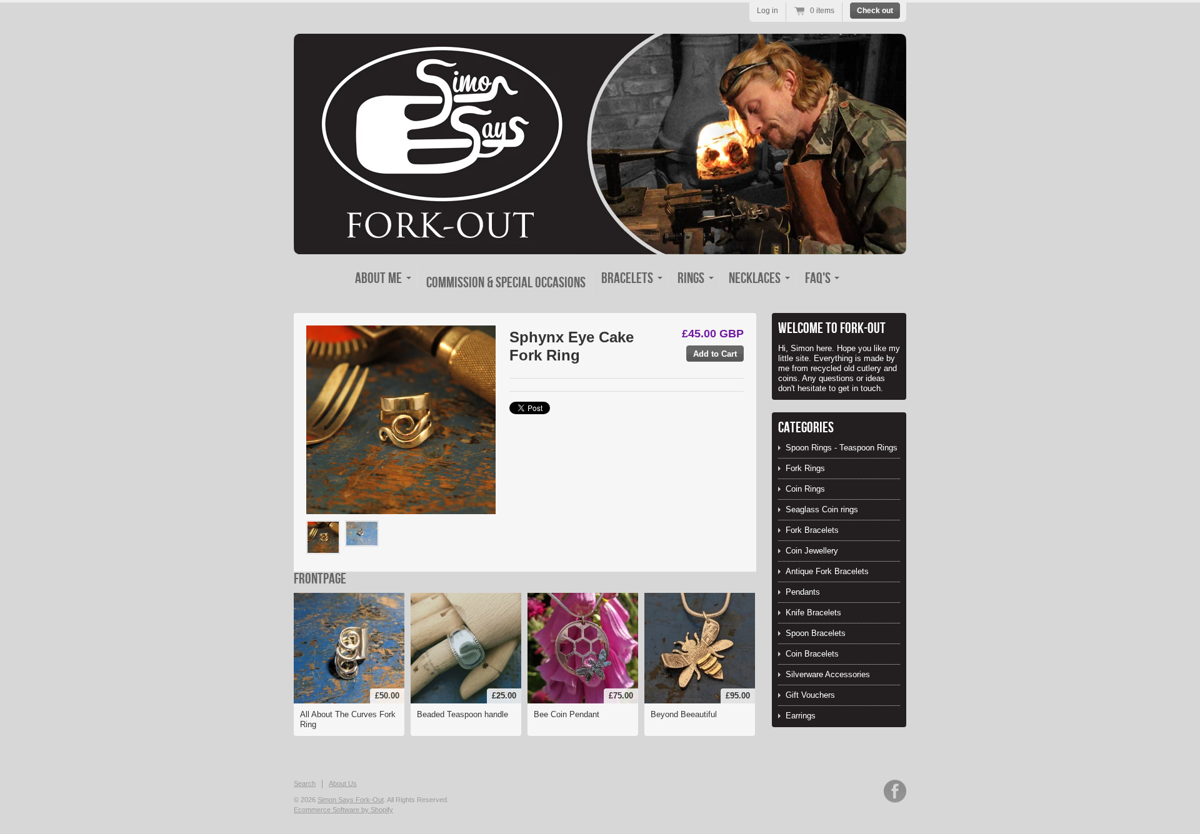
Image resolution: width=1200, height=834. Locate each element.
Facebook (895, 791)
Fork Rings (805, 468)
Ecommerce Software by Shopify (343, 809)
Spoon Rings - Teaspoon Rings (842, 447)
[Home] (600, 243)
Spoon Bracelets (816, 633)
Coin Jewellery (812, 550)
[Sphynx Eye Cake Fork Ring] (323, 537)
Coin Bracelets (812, 653)
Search (305, 783)
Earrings (801, 715)
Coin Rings (805, 489)
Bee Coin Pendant (566, 714)
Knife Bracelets (813, 612)
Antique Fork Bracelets (827, 571)
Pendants (803, 592)
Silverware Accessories (828, 674)
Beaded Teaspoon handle (462, 714)
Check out (875, 10)
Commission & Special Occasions (506, 283)
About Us (343, 783)
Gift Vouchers (810, 695)
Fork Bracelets (812, 530)
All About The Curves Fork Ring (348, 719)
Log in (767, 10)
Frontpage (320, 579)
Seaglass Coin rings (822, 509)
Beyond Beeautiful (684, 714)
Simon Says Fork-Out (351, 799)
